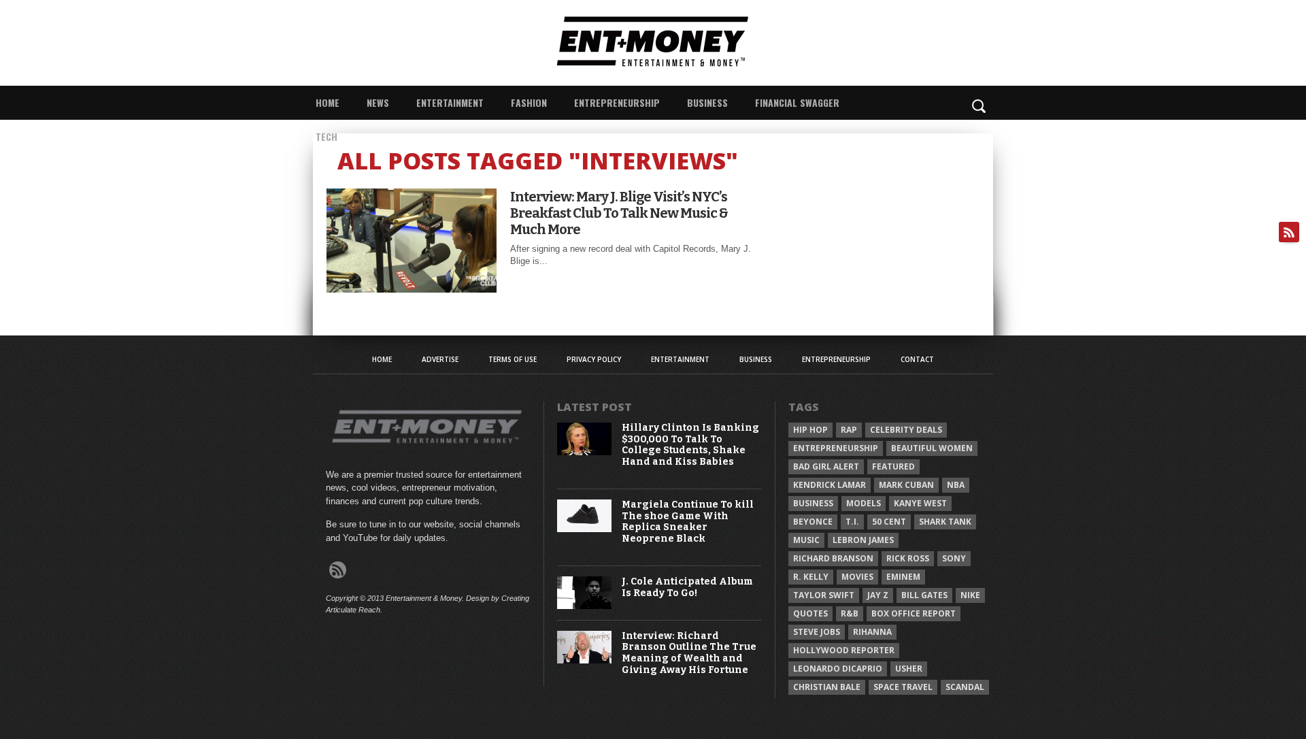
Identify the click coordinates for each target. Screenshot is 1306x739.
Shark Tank (945, 521)
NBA (956, 485)
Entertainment (450, 102)
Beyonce (813, 521)
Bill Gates (924, 595)
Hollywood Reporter (843, 650)
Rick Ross (907, 558)
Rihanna (872, 632)
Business (707, 102)
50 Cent (889, 521)
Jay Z (877, 595)
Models (863, 503)
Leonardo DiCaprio (837, 668)
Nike (970, 595)
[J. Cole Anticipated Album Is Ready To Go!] (584, 606)
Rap (849, 430)
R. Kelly (810, 576)
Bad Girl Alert (826, 466)
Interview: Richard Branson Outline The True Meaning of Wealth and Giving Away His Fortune (689, 653)
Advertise (440, 359)
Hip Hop (810, 430)
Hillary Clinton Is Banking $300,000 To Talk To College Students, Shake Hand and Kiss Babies (690, 445)
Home (327, 102)
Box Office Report (913, 613)
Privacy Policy (594, 359)
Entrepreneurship (617, 102)
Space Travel (903, 687)
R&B (849, 613)
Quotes (810, 613)
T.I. (852, 521)
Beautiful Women (932, 448)
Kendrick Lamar (829, 485)
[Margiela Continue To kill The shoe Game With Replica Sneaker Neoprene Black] (584, 529)
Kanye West (920, 503)
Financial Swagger (797, 102)
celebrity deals (906, 430)
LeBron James (863, 540)
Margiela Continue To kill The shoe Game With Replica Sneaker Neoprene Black (688, 521)
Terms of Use (512, 359)
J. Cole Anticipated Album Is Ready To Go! (687, 587)
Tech (326, 136)
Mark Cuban (906, 485)
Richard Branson (833, 558)
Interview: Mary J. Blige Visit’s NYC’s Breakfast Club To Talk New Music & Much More (619, 212)
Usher (908, 668)
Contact (917, 359)
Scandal (964, 687)
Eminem (903, 576)
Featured (893, 466)
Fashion (529, 102)
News (378, 102)
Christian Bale (826, 687)
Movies (857, 576)
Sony (954, 558)
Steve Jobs (816, 632)
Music (806, 540)
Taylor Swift (823, 595)
